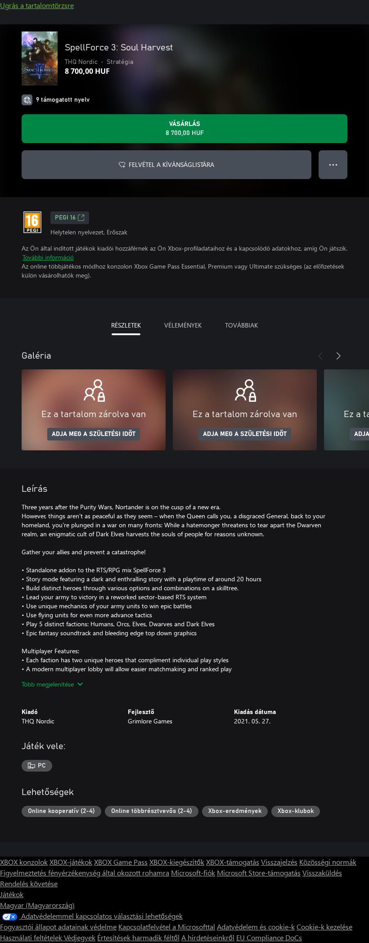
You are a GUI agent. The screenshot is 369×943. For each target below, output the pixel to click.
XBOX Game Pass (121, 862)
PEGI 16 (65, 218)
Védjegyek (79, 937)
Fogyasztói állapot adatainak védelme (58, 926)
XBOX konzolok (24, 862)
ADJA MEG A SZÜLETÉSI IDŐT (93, 434)
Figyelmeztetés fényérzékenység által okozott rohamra (84, 872)
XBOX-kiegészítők (176, 862)
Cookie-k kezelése (324, 926)
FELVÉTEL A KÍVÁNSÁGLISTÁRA (171, 164)
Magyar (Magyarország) (37, 905)
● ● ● (333, 164)
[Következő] (338, 356)
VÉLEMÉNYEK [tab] (183, 325)
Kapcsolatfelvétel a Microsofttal (166, 926)
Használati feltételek (32, 937)
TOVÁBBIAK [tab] (241, 325)
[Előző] (320, 356)
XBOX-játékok (71, 862)
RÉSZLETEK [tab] (126, 325)
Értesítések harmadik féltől (138, 937)
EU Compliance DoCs (269, 937)
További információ (48, 257)
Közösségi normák (327, 862)
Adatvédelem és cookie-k (256, 926)
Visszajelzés (279, 862)
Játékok (11, 894)
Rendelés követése (29, 883)
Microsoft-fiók (193, 872)
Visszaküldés (322, 872)
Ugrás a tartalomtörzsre (37, 5)
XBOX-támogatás (232, 862)
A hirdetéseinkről (207, 937)
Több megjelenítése (48, 684)
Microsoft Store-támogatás (259, 872)
